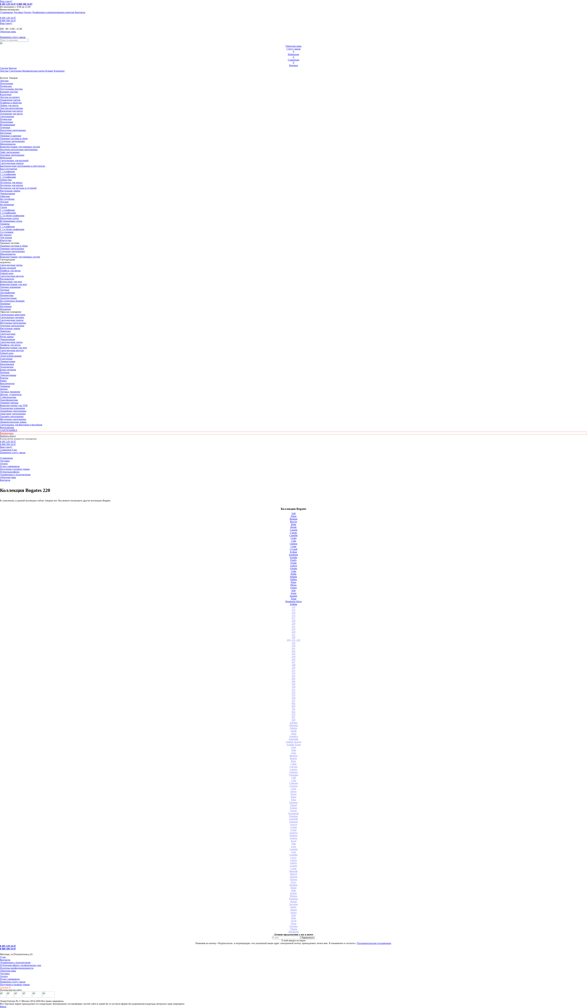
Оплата (27, 12)
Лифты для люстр (9, 105)
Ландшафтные (7, 292)
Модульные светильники (13, 323)
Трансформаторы (9, 400)
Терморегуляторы (9, 402)
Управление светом (10, 100)
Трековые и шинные (10, 135)
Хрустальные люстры (11, 89)
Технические (6, 367)
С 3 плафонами (8, 177)
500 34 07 (8, 20)
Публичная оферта (9, 472)
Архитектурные (8, 298)
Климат (49, 71)
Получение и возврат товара (15, 469)
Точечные (5, 127)
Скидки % (5, 987)
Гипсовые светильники (12, 155)
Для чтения (6, 237)
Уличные (4, 290)
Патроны (4, 372)
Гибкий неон (6, 273)
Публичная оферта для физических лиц (20, 965)
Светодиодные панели (12, 163)
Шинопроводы (8, 144)
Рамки (3, 380)
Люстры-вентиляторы (11, 108)
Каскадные (5, 94)
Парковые (5, 303)
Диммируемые (7, 361)
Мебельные (6, 157)
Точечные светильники (12, 325)
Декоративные (7, 193)
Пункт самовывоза (10, 466)
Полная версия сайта (11, 990)
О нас (3, 957)
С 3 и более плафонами (12, 215)
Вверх (3, 1006)
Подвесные (6, 86)
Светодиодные (7, 334)
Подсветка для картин (11, 185)
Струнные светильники (12, 141)
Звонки (4, 389)
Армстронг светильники (13, 413)
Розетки (4, 378)
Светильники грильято (12, 317)
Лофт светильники (10, 152)
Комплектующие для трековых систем (20, 146)
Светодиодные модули (12, 276)
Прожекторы (6, 295)
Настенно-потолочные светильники (19, 149)
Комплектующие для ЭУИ (14, 405)
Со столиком (6, 232)
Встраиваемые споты (11, 221)
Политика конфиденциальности (16, 968)
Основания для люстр (11, 113)
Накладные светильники (13, 130)
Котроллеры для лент (11, 281)
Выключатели (7, 383)
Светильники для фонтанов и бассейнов (21, 424)
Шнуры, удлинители (11, 394)
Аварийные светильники (13, 411)
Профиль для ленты (10, 270)
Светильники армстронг (13, 314)
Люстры (4, 71)
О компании (6, 12)
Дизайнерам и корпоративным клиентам (53, 12)
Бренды (13, 68)
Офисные (5, 196)
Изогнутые (5, 240)
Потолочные (6, 83)
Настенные (6, 133)
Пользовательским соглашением (374, 943)
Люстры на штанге (10, 97)
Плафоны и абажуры (11, 102)
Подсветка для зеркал (11, 182)
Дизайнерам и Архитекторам (15, 474)
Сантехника (15, 71)
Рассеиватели (7, 279)
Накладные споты (9, 218)
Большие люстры (9, 91)
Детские (4, 201)
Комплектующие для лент (13, 284)
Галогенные (6, 358)
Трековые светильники (12, 248)
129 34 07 (8, 18)
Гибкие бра (6, 179)
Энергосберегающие (11, 356)
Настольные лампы (10, 328)
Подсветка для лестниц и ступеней (18, 188)
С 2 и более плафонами (12, 229)
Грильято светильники (12, 416)
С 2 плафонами (8, 174)
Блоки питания (8, 268)
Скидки (4, 68)
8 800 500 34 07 (24, 4)
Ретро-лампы (7, 336)
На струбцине (7, 199)
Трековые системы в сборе (14, 138)
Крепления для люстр (11, 111)
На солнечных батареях (12, 301)
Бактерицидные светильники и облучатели (22, 166)
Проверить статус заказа (12, 981)
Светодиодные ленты (11, 265)
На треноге (6, 234)
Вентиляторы (7, 427)
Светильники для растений (14, 160)
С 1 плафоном (7, 171)
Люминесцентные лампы (13, 422)
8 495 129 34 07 (8, 4)
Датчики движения (10, 391)
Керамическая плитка (33, 71)
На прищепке (7, 204)
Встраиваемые (7, 124)
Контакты (80, 12)
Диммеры (5, 386)
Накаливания (7, 364)
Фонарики (5, 309)
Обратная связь (8, 477)
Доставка (18, 12)
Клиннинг (59, 71)
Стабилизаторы (8, 397)
